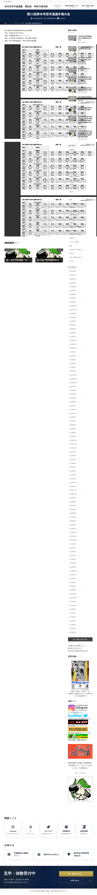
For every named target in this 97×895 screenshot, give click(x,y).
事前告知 (72, 169)
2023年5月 (72, 329)
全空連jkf (72, 150)
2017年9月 (72, 544)
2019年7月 (72, 459)
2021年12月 (73, 375)
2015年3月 (72, 628)
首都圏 (71, 173)
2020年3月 (72, 429)
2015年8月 (72, 609)
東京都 (71, 230)
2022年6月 (72, 359)
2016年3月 (72, 586)
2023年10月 (73, 310)
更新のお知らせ (74, 188)
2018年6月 (72, 509)
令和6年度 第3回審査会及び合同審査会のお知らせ (85, 38)
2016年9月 (72, 575)
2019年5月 (72, 467)
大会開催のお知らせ (75, 203)
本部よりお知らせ (74, 176)
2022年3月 (72, 367)
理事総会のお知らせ (75, 234)
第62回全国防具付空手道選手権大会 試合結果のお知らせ (85, 79)
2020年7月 (72, 421)
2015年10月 (73, 601)
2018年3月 (72, 521)
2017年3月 (72, 559)
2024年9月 (72, 279)
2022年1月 (72, 371)
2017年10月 (73, 540)
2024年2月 (72, 298)
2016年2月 (72, 590)
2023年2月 (72, 336)
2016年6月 (72, 578)
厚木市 (16, 243)
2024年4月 (72, 290)
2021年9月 (72, 386)
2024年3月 (72, 294)
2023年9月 (72, 313)
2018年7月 (72, 505)
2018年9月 (72, 498)
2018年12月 (73, 486)
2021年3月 (72, 402)
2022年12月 (73, 340)
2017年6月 (72, 551)
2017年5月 (72, 555)
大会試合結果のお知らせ (76, 211)
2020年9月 (72, 417)
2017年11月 (73, 536)
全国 (70, 246)
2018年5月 (72, 513)
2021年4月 (72, 398)
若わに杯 (72, 222)
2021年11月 (73, 379)
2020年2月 (72, 432)
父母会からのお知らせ (76, 249)
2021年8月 (72, 390)
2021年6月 (72, 394)
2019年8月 (72, 455)
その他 (71, 261)
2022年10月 (73, 348)
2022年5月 (72, 363)
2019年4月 (72, 471)
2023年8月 (72, 317)
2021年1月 (72, 409)
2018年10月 (73, 494)
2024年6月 (72, 286)
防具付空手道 (73, 215)
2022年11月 (73, 344)
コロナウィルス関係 (75, 161)
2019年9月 (72, 452)
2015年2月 (72, 632)
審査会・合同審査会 (75, 226)
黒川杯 (71, 253)
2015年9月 (72, 605)
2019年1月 (72, 482)
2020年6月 (72, 425)
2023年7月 (72, 321)
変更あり (72, 219)
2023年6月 (72, 325)
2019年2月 (72, 478)
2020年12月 (73, 413)
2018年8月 (72, 502)
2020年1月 (72, 436)
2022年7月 (72, 356)
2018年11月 (73, 490)
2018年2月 (72, 525)
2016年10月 (73, 571)
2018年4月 (72, 517)
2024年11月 (73, 275)
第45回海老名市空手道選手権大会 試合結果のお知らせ (85, 98)
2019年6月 (72, 463)
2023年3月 (72, 332)
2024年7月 (72, 283)
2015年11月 (73, 597)
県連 (70, 157)
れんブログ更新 (74, 242)
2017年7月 (72, 548)
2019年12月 (73, 440)
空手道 (71, 184)
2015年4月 (72, 624)
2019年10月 (73, 448)
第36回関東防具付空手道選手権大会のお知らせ (85, 48)
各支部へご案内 (74, 153)
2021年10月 (73, 382)
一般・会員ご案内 (74, 180)
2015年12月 (73, 594)
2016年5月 (72, 582)
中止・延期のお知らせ (76, 257)
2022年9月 (72, 352)
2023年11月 (73, 306)
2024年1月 (72, 302)
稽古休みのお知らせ (84, 68)
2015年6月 (72, 617)
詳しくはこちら (80, 773)
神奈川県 (72, 207)
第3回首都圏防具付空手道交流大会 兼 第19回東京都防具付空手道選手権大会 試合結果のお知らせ (85, 120)
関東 (70, 199)
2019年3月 (72, 475)
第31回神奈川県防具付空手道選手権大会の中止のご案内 (85, 59)
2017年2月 (72, 563)
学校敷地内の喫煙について (77, 646)
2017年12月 (73, 532)
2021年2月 (72, 406)
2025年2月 (72, 271)
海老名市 (72, 238)
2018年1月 (72, 528)
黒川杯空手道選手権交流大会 (78, 651)
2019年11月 (73, 444)
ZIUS (48, 892)
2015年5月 (72, 621)
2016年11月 (73, 567)
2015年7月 (72, 613)
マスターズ (72, 165)
